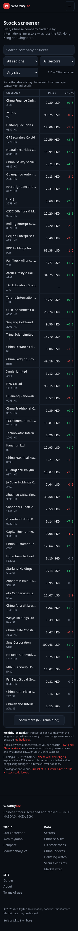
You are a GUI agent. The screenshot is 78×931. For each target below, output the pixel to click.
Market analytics (15, 851)
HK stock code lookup (16, 772)
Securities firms (55, 863)
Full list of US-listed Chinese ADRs (52, 769)
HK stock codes (55, 845)
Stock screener (14, 833)
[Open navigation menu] (70, 6)
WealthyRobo (13, 839)
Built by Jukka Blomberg (17, 920)
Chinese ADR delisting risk (51, 757)
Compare (10, 845)
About (7, 886)
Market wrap (53, 869)
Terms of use (12, 892)
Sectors (49, 833)
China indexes (54, 851)
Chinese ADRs (54, 839)
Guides (8, 880)
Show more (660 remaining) (39, 720)
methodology (22, 739)
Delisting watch (55, 857)
